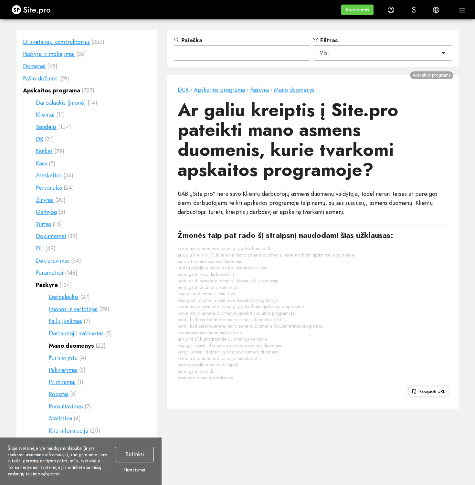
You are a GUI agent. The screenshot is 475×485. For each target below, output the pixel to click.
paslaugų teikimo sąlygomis (33, 473)
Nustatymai (134, 470)
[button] (357, 10)
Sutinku (134, 454)
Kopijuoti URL (431, 391)
